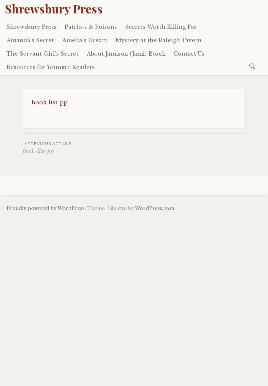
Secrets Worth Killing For (161, 27)
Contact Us (189, 53)
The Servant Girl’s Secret (42, 53)
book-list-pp (49, 102)
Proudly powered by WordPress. (46, 208)
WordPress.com (154, 208)
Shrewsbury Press (54, 8)
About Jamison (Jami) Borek (126, 53)
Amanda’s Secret (30, 40)
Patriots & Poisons (91, 27)
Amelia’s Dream (85, 40)
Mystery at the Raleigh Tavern (159, 40)
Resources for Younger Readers (51, 67)
